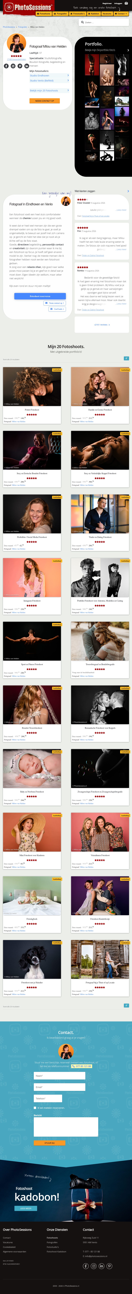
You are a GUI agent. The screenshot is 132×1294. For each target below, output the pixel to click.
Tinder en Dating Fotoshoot (93, 255)
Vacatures (107, 13)
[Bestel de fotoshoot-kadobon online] (66, 1191)
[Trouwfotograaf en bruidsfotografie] (122, 101)
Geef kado (58, 309)
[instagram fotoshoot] (122, 111)
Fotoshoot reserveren (40, 296)
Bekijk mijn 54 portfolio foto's (100, 46)
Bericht (38, 1115)
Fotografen (62, 13)
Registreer (107, 3)
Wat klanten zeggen (85, 191)
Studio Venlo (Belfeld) (41, 80)
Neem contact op (44, 100)
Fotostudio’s (79, 13)
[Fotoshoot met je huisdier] (107, 97)
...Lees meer (120, 210)
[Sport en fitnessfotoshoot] (122, 132)
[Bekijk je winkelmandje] (126, 3)
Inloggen (118, 3)
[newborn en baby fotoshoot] (92, 119)
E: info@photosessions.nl (95, 1256)
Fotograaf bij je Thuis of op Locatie (95, 216)
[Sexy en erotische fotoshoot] (107, 75)
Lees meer (25, 1208)
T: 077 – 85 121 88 (91, 1251)
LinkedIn (101, 1266)
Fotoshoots (45, 13)
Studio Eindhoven (39, 75)
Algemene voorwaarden (14, 1251)
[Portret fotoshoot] (107, 119)
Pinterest (109, 1266)
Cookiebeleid (9, 1247)
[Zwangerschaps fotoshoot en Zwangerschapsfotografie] (122, 81)
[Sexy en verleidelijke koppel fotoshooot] (107, 59)
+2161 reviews (100, 324)
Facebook (86, 1266)
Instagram (94, 1266)
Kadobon (95, 13)
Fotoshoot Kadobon (56, 1251)
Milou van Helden (18, 421)
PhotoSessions (9, 27)
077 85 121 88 (83, 1066)
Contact (121, 13)
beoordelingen (16, 59)
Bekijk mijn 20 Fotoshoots (44, 90)
